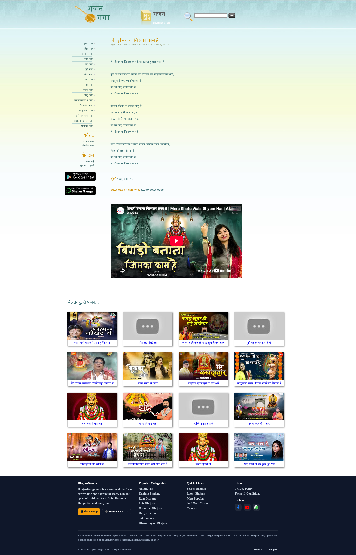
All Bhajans (146, 488)
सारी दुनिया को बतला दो (92, 464)
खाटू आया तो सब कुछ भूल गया (259, 464)
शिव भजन (88, 48)
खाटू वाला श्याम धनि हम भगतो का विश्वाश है (259, 383)
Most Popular (195, 498)
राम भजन (89, 79)
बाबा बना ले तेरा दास (92, 423)
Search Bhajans (196, 488)
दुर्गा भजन (89, 69)
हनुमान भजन (87, 53)
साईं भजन (88, 59)
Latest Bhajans (196, 493)
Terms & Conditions (247, 493)
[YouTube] (247, 507)
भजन (161, 17)
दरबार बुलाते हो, (204, 464)
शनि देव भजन (87, 126)
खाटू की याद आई (148, 423)
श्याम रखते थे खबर (148, 383)
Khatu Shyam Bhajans (153, 523)
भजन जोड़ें (90, 161)
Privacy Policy (244, 488)
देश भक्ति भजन (86, 105)
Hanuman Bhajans (150, 508)
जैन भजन (89, 64)
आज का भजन (88, 141)
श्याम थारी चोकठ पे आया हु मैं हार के (92, 342)
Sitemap (258, 549)
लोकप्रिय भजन (88, 145)
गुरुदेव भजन (88, 84)
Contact (192, 508)
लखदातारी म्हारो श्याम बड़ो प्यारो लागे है (147, 464)
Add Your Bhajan (198, 503)
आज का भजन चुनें (87, 165)
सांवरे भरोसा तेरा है (203, 423)
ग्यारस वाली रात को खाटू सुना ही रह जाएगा (203, 342)
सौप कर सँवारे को (148, 342)
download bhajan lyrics (125, 189)
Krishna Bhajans (149, 493)
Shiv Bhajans (147, 503)
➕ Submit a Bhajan (116, 511)
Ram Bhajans (147, 498)
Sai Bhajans (146, 518)
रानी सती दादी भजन (84, 115)
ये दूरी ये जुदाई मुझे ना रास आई (203, 383)
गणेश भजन (88, 74)
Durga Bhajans (148, 513)
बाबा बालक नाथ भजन (83, 100)
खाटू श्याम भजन (86, 110)
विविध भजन (88, 90)
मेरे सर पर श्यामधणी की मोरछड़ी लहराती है (92, 383)
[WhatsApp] (256, 507)
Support (273, 549)
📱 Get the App (89, 511)
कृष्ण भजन (88, 43)
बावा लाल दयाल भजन (83, 120)
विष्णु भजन (88, 95)
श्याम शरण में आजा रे (259, 423)
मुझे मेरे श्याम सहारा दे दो (259, 342)
